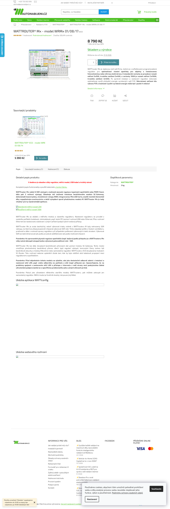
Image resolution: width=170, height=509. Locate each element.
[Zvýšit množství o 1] (96, 60)
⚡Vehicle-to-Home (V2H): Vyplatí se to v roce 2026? (86, 459)
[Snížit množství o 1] (96, 63)
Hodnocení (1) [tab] (53, 169)
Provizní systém (54, 481)
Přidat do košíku (110, 62)
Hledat (104, 12)
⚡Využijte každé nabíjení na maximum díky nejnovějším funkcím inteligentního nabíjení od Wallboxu (87, 449)
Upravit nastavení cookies (71, 504)
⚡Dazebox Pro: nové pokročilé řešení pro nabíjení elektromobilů (87, 479)
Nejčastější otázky (55, 452)
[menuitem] (18, 20)
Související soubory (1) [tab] (34, 169)
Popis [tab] (18, 169)
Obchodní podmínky (56, 455)
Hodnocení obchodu (56, 478)
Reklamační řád (54, 464)
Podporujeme (53, 485)
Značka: (62, 35)
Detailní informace (95, 88)
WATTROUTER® (127, 182)
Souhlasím (156, 489)
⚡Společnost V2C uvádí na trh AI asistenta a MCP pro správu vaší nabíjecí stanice (87, 469)
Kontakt (51, 488)
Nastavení (92, 499)
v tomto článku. (61, 187)
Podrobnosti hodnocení (42, 35)
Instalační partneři (96, 3)
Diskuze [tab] (67, 169)
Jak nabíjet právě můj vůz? (72, 3)
